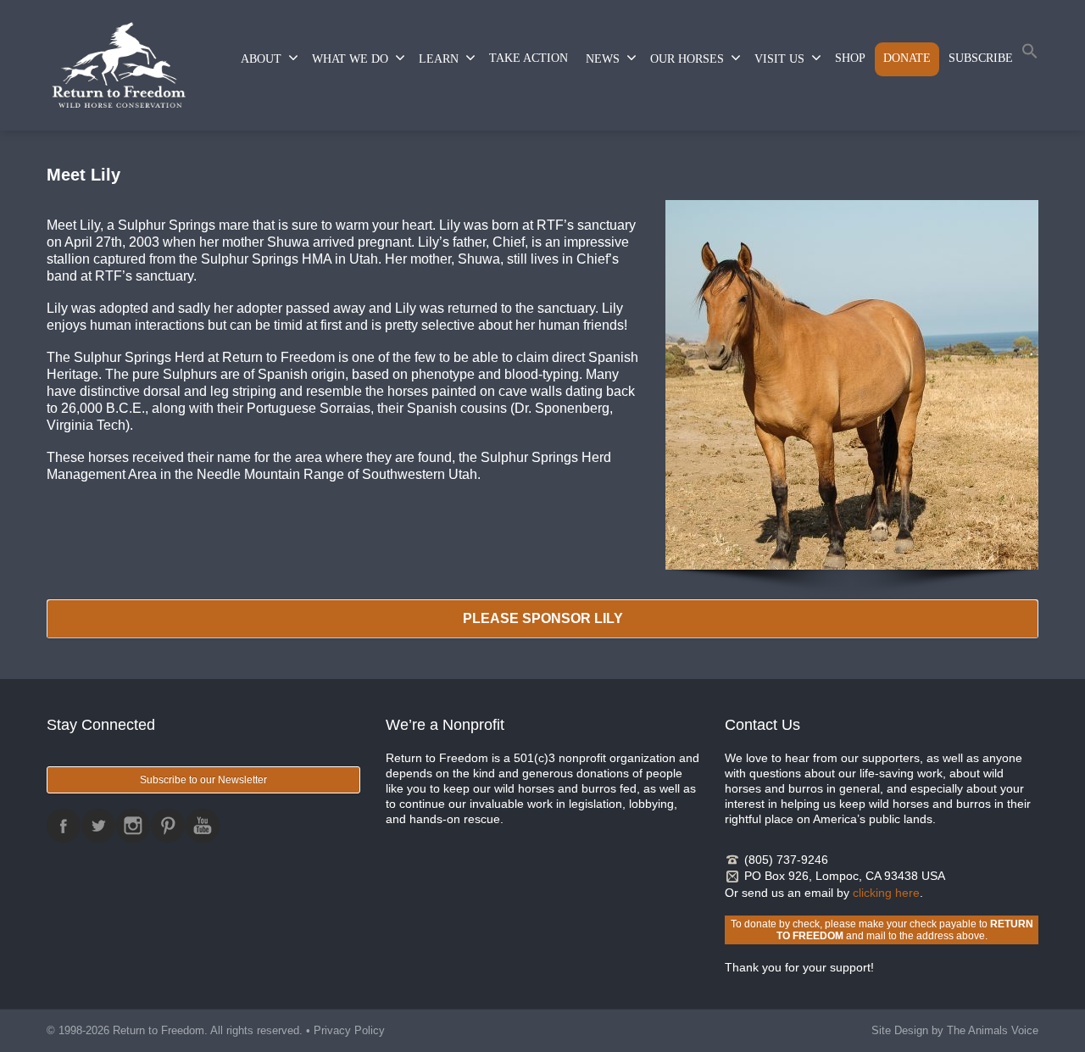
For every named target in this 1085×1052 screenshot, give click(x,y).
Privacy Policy (349, 1030)
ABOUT (261, 59)
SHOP (850, 58)
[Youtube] (203, 826)
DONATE (907, 58)
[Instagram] (133, 826)
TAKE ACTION (528, 58)
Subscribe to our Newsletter (203, 780)
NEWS (603, 59)
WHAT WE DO (350, 59)
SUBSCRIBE (981, 58)
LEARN (439, 59)
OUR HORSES (687, 59)
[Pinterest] (168, 826)
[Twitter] (98, 826)
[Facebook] (64, 826)
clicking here (886, 892)
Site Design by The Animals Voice (954, 1030)
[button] (1029, 54)
